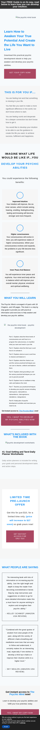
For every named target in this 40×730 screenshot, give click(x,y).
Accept (6, 726)
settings (22, 723)
